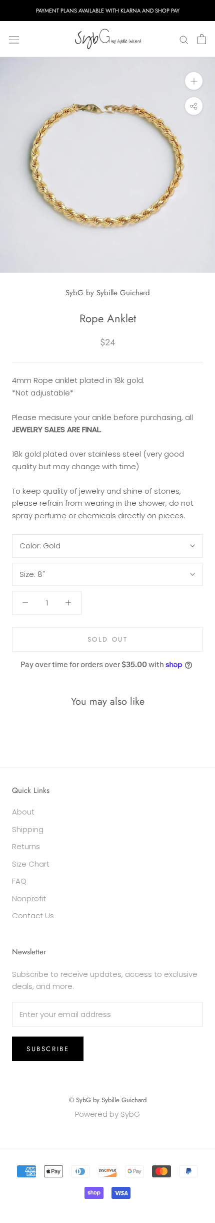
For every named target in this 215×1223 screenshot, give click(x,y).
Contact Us (33, 915)
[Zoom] (193, 81)
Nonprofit (29, 898)
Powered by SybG (107, 1114)
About (23, 811)
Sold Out (108, 639)
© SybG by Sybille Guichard (107, 1100)
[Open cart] (202, 39)
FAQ (19, 881)
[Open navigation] (14, 39)
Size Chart (31, 864)
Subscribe (47, 1049)
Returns (26, 846)
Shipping (28, 829)
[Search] (184, 39)
